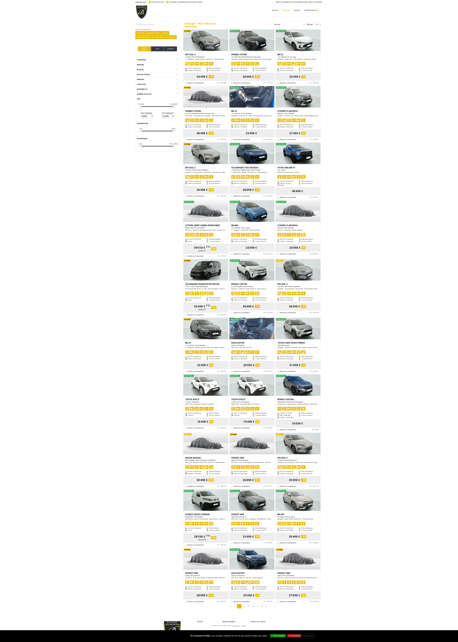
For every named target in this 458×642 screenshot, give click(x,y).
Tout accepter (279, 636)
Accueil (275, 10)
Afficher (310, 24)
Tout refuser (295, 636)
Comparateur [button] (310, 10)
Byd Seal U (141, 33)
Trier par (277, 24)
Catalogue (286, 10)
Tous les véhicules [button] (144, 48)
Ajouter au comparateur (196, 83)
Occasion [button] (170, 49)
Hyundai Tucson (154, 33)
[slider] (141, 106)
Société (297, 10)
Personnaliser (308, 636)
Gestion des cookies (258, 622)
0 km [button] (157, 49)
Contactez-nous (140, 2)
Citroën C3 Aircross (144, 37)
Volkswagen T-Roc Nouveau (164, 37)
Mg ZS (165, 33)
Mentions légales (229, 622)
